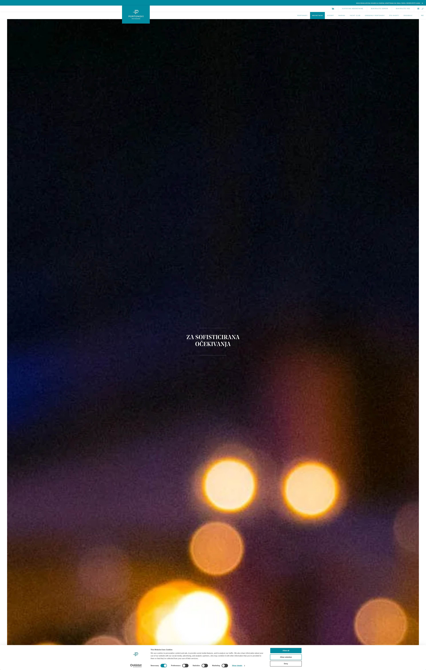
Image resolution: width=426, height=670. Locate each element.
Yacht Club (355, 15)
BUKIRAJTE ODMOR (379, 8)
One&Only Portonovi (375, 15)
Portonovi (302, 15)
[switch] (185, 665)
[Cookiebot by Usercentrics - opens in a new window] (136, 665)
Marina (341, 15)
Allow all (286, 650)
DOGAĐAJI (408, 15)
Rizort (330, 15)
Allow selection (286, 657)
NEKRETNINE (317, 15)
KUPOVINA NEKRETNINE (352, 8)
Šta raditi (394, 15)
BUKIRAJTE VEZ (403, 8)
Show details (237, 666)
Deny (286, 664)
